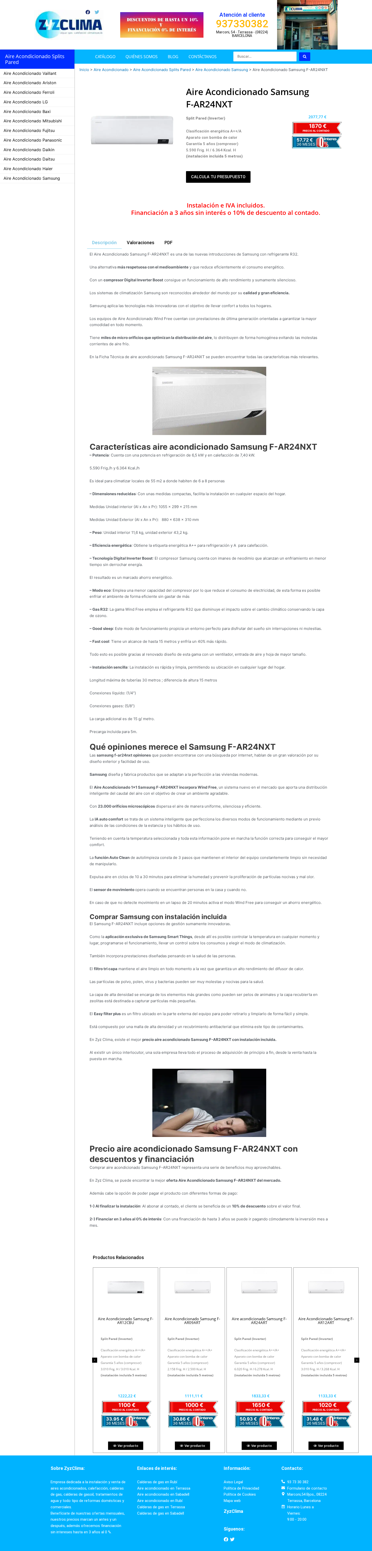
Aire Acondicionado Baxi (27, 111)
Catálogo (105, 56)
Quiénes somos (142, 56)
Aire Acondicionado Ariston (30, 82)
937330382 (242, 24)
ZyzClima (233, 1511)
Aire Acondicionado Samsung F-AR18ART (192, 1320)
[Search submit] (304, 56)
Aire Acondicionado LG (26, 101)
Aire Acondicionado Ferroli (29, 92)
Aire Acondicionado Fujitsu (29, 130)
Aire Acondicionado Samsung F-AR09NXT (125, 1320)
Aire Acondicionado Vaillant (30, 73)
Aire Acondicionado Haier (28, 168)
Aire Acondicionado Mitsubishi (33, 120)
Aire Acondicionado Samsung (32, 178)
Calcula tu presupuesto (218, 176)
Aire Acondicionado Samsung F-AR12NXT (326, 1320)
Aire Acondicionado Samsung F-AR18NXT (259, 1320)
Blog (173, 56)
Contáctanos (203, 56)
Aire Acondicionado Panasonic (33, 140)
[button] (94, 1360)
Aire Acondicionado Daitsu (29, 159)
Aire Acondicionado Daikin (29, 149)
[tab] (104, 243)
